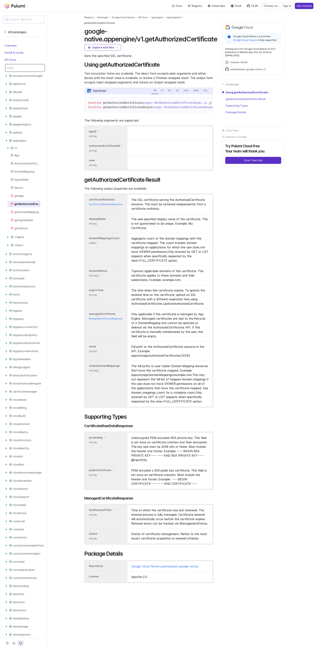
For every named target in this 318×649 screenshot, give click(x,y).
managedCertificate (102, 313)
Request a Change (236, 137)
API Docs (10, 59)
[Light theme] (7, 643)
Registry (197, 5)
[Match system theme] (21, 643)
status (93, 533)
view (92, 160)
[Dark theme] (14, 643)
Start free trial (253, 160)
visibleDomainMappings (104, 365)
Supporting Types (237, 105)
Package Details (236, 112)
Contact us (271, 5)
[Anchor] (220, 38)
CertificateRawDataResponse (105, 204)
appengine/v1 (174, 17)
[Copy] (210, 103)
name (92, 346)
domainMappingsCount (104, 238)
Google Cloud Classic (245, 39)
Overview (11, 45)
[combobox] (24, 19)
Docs (179, 5)
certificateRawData (102, 199)
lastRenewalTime (100, 509)
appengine (157, 17)
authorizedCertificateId (104, 145)
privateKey (96, 437)
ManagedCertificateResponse (105, 318)
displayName (97, 218)
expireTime (96, 290)
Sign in (287, 5)
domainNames (98, 270)
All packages (17, 32)
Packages (102, 17)
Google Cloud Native (123, 17)
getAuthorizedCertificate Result (246, 99)
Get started (304, 5)
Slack (238, 5)
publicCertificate (100, 470)
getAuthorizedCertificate (99, 23)
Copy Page (232, 130)
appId (92, 131)
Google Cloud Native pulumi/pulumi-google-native (164, 566)
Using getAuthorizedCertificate (247, 92)
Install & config (14, 52)
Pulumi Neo (218, 5)
